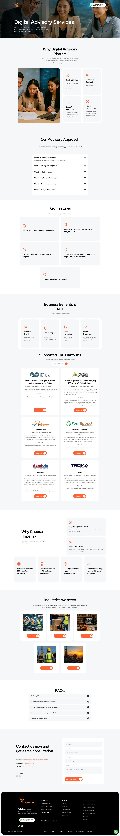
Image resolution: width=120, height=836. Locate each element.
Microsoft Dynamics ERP (46, 806)
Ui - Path (43, 818)
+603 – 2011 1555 (28, 766)
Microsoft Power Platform (46, 815)
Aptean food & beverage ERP (47, 809)
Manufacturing (65, 806)
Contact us (70, 831)
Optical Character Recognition (49, 820)
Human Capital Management (89, 813)
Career (61, 831)
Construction (65, 815)
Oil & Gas (64, 803)
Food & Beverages (66, 809)
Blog (53, 831)
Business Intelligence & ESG (89, 804)
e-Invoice (85, 819)
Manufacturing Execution (88, 810)
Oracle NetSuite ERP (45, 803)
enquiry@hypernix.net (29, 763)
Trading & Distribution (66, 812)
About (45, 831)
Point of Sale (85, 816)
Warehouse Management (88, 807)
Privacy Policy (90, 831)
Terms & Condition (80, 831)
